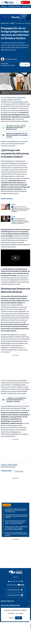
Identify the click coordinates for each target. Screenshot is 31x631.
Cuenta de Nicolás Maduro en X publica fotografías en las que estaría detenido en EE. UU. (16, 516)
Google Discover (14, 141)
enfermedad (18, 102)
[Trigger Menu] (2, 2)
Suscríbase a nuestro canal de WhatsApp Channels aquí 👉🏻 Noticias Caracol (16, 127)
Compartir (24, 64)
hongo (7, 104)
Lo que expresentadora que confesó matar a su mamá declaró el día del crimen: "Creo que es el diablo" (15, 522)
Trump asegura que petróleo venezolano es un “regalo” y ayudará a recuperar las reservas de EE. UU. (20, 221)
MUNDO (13, 23)
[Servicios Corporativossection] (28, 605)
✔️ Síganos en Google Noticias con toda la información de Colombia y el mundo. (16, 399)
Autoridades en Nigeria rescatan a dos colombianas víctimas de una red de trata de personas (16, 510)
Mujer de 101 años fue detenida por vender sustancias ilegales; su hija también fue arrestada (20, 209)
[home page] (15, 572)
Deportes (21, 613)
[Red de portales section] (28, 601)
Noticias (12, 613)
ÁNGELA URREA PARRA (9, 465)
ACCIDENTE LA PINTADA (14, 6)
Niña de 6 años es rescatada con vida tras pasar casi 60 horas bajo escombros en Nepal (16, 534)
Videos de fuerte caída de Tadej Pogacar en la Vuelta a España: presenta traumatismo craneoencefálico (16, 528)
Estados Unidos (19, 471)
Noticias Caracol (5, 23)
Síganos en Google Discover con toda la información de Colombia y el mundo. (17, 135)
